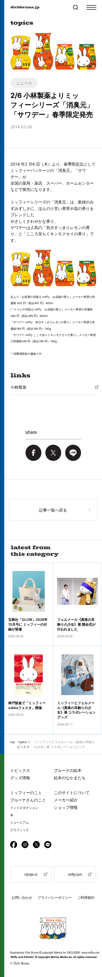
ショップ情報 (66, 807)
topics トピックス (24, 744)
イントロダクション (24, 808)
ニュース (24, 83)
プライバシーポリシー (55, 897)
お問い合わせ (22, 897)
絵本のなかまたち (70, 777)
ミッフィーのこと (26, 792)
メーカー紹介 (66, 799)
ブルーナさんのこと (28, 799)
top (12, 741)
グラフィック (19, 830)
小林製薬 (18, 387)
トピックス (20, 770)
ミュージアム (19, 823)
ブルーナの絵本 (68, 770)
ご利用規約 (85, 897)
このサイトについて (72, 792)
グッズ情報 (20, 777)
